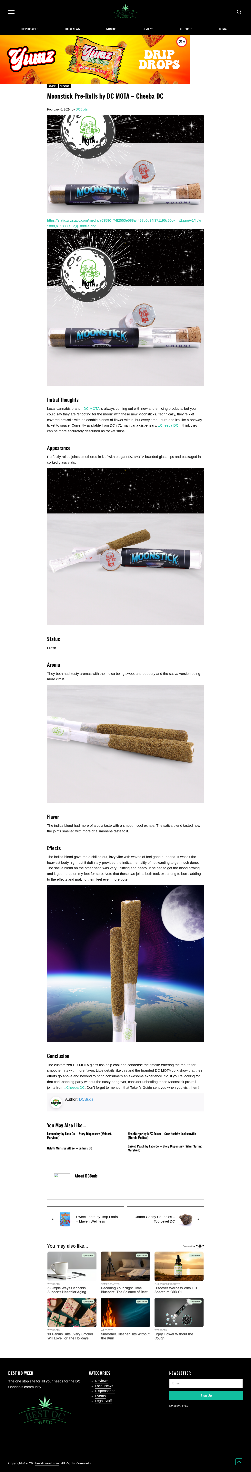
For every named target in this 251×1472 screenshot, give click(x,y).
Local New (103, 1386)
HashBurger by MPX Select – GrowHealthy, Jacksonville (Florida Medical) (162, 1135)
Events (100, 1396)
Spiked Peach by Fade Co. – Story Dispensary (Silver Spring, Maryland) (165, 1148)
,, (90, 409)
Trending (64, 86)
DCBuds (86, 1099)
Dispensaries (105, 1391)
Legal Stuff (103, 1401)
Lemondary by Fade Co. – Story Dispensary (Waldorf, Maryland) (79, 1135)
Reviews (52, 86)
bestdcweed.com (47, 1463)
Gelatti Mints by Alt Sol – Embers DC (69, 1148)
